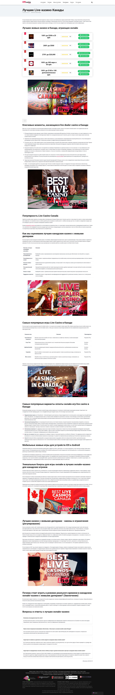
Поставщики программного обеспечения (67, 671)
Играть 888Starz (84, 62)
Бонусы (46, 671)
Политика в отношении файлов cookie (61, 673)
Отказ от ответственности (46, 673)
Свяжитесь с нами (68, 674)
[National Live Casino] (31, 74)
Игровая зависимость (58, 674)
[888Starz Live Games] (31, 65)
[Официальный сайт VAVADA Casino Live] (31, 47)
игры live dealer (60, 156)
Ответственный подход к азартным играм (80, 673)
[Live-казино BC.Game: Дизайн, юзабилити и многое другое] (31, 56)
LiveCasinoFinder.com (26, 12)
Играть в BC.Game (84, 53)
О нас (78, 671)
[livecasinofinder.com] (26, 2)
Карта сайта (83, 671)
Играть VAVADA (84, 44)
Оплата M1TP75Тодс (53, 671)
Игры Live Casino (40, 671)
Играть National (84, 71)
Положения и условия (48, 674)
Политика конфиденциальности (33, 673)
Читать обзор (84, 38)
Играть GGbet (84, 35)
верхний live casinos (30, 225)
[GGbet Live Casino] (31, 38)
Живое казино (32, 671)
